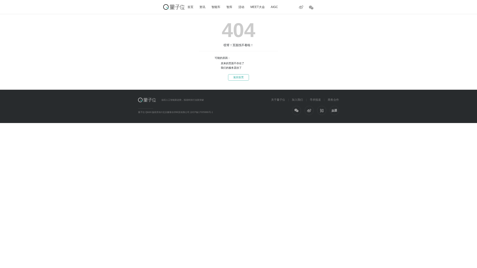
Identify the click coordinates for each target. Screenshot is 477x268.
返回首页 (238, 77)
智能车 (215, 7)
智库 (229, 7)
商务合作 (333, 99)
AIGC (274, 7)
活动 (241, 7)
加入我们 (297, 99)
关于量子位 (278, 99)
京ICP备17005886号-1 (201, 112)
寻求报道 (315, 99)
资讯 (202, 7)
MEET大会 (257, 7)
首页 (190, 7)
